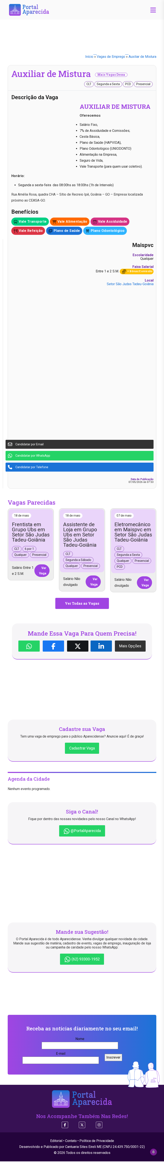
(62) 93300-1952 (85, 959)
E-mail (60, 1054)
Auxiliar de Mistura (142, 57)
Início (89, 57)
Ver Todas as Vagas (82, 603)
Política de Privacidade (96, 1141)
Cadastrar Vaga (82, 748)
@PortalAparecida (85, 830)
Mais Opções (130, 646)
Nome (79, 1039)
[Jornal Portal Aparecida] (29, 9)
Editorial (56, 1141)
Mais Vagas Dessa (111, 75)
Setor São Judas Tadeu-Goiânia (130, 284)
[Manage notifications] (153, 1152)
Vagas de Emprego (111, 57)
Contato (71, 1141)
